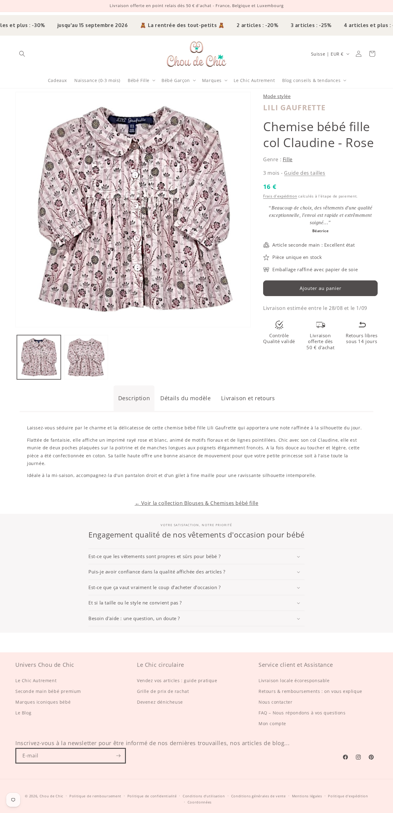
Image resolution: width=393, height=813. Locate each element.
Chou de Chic (51, 796)
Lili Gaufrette (294, 107)
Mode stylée (277, 96)
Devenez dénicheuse (160, 702)
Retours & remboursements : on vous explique (310, 691)
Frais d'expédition (280, 196)
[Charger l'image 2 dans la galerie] (86, 357)
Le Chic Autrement (35, 680)
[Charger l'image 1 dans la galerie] (39, 357)
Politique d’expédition (348, 796)
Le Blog (23, 713)
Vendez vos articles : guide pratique (177, 680)
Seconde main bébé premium (48, 691)
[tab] (134, 398)
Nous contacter (275, 702)
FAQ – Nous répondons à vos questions (302, 713)
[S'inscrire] (118, 756)
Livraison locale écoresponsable (294, 680)
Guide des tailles (304, 173)
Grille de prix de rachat (163, 691)
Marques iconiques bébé (43, 702)
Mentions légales (307, 796)
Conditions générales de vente (258, 796)
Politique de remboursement (95, 796)
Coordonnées (200, 802)
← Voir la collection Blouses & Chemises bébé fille (197, 503)
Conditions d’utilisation (204, 796)
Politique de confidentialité (152, 796)
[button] (22, 54)
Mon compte (272, 723)
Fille (288, 159)
